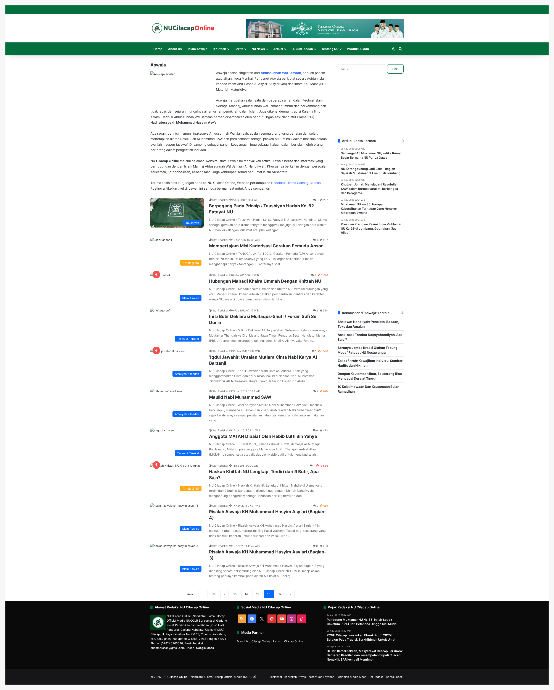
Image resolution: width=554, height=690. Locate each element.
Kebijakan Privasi (295, 677)
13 (235, 594)
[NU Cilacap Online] (182, 28)
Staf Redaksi (220, 200)
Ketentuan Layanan (321, 677)
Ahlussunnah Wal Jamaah (228, 133)
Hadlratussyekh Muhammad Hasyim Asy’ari (184, 122)
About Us (175, 49)
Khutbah (219, 49)
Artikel (278, 49)
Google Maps (205, 648)
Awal (190, 594)
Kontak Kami (394, 677)
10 (214, 594)
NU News (258, 49)
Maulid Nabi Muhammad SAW (240, 397)
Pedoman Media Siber (351, 677)
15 (257, 594)
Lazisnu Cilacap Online (288, 641)
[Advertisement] (371, 111)
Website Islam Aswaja (221, 161)
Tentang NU (329, 49)
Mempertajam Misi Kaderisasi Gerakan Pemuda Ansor (266, 245)
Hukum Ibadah (302, 49)
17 (280, 594)
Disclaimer (275, 677)
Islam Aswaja (197, 49)
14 (246, 594)
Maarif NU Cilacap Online (254, 641)
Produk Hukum (358, 49)
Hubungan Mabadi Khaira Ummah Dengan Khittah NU (265, 281)
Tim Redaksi (376, 677)
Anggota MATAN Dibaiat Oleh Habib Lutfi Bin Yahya (263, 436)
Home (157, 49)
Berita (239, 49)
